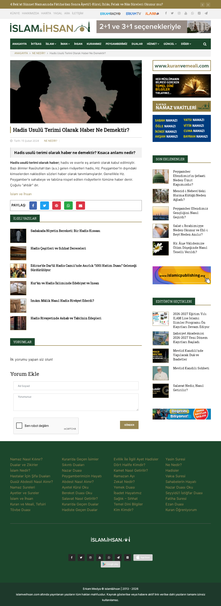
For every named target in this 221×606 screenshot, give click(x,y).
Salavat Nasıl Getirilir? (80, 498)
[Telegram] (206, 13)
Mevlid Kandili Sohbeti (191, 368)
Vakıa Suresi (175, 476)
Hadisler (172, 470)
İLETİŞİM (77, 13)
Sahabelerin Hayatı (181, 481)
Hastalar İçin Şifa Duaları (30, 476)
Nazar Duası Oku (179, 487)
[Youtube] (186, 13)
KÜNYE (15, 13)
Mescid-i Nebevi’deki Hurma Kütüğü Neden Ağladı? (189, 195)
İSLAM (50, 43)
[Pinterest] (199, 13)
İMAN (64, 43)
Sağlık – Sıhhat (126, 498)
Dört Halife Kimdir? (129, 465)
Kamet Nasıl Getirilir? (131, 470)
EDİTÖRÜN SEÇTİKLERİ (174, 301)
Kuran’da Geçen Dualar (80, 504)
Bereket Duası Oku (77, 493)
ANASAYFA (19, 43)
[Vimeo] (118, 557)
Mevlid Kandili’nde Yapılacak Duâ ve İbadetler (188, 355)
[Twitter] (173, 13)
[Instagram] (179, 13)
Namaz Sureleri (22, 487)
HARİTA (46, 13)
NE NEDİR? (38, 53)
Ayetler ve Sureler (24, 493)
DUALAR (137, 43)
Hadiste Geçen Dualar (80, 510)
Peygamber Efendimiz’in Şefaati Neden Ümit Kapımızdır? (189, 177)
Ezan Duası (175, 504)
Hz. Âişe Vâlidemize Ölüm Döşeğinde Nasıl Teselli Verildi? (190, 247)
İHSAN (78, 43)
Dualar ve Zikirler (24, 465)
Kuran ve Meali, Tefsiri (28, 504)
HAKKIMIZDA (30, 13)
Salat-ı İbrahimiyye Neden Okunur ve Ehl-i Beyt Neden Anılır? (190, 230)
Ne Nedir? (174, 465)
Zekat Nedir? (124, 481)
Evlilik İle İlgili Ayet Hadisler (136, 459)
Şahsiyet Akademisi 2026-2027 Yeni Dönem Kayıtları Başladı (190, 337)
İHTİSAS (36, 43)
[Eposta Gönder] (80, 205)
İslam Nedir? (20, 470)
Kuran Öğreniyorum (181, 510)
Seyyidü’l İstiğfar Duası (184, 493)
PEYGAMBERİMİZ (116, 43)
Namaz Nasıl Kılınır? (26, 459)
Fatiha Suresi (176, 498)
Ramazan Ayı (124, 476)
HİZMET (152, 43)
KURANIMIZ (94, 43)
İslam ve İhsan (21, 194)
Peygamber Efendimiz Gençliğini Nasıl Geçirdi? (190, 212)
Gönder (129, 425)
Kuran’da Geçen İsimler (80, 459)
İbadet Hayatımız (128, 493)
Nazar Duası (72, 470)
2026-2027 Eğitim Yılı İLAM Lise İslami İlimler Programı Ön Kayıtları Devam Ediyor (191, 320)
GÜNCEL (169, 43)
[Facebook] (166, 13)
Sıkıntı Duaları (73, 465)
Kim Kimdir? (123, 510)
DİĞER (185, 43)
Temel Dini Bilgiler (128, 504)
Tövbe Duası (20, 510)
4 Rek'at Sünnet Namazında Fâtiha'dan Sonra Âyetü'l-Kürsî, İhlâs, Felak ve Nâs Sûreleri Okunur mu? (86, 4)
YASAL (57, 13)
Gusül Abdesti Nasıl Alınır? (31, 481)
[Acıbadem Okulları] (182, 415)
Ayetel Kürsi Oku (75, 487)
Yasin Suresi (175, 459)
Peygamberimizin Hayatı (82, 476)
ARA (67, 13)
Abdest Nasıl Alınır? (78, 481)
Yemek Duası (124, 487)
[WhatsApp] (193, 13)
